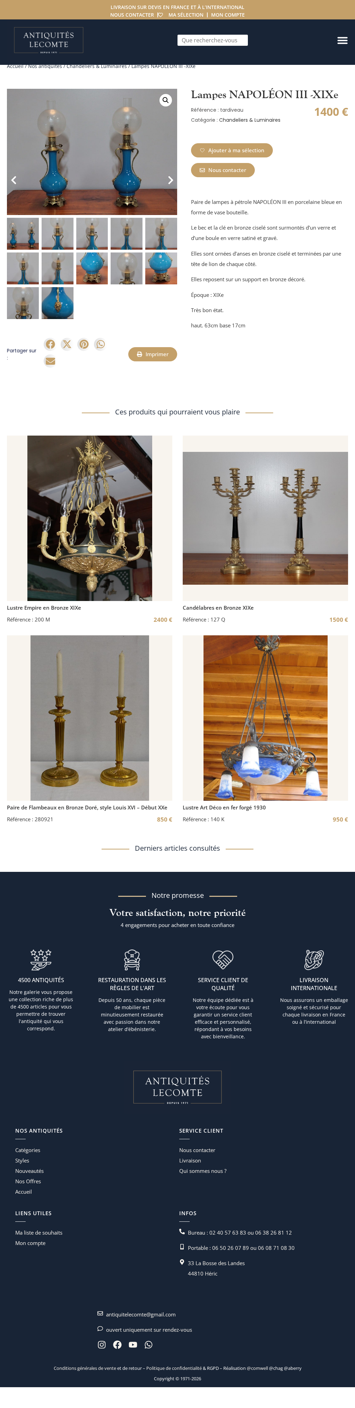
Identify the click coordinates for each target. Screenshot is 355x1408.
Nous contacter (132, 14)
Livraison (190, 1160)
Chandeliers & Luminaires (97, 66)
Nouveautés (29, 1170)
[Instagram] (101, 1344)
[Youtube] (133, 1344)
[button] (165, 100)
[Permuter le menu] (342, 40)
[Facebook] (117, 1344)
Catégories (27, 1150)
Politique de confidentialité (173, 1368)
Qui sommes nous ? (202, 1170)
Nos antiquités (45, 66)
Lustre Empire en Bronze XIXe (44, 607)
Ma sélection (186, 14)
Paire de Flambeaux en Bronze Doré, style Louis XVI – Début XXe (87, 807)
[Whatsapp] (148, 1344)
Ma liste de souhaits (38, 1232)
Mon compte (228, 14)
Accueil (15, 66)
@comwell (257, 1368)
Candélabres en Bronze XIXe (218, 607)
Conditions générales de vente (85, 1368)
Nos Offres (28, 1181)
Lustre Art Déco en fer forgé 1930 (224, 807)
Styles (22, 1160)
